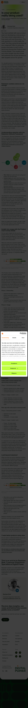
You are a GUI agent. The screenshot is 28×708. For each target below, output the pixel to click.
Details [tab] (14, 337)
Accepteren (14, 363)
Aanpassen (13, 368)
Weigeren (14, 373)
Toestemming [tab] (5, 337)
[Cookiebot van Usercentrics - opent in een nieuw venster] (20, 333)
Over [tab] (23, 337)
